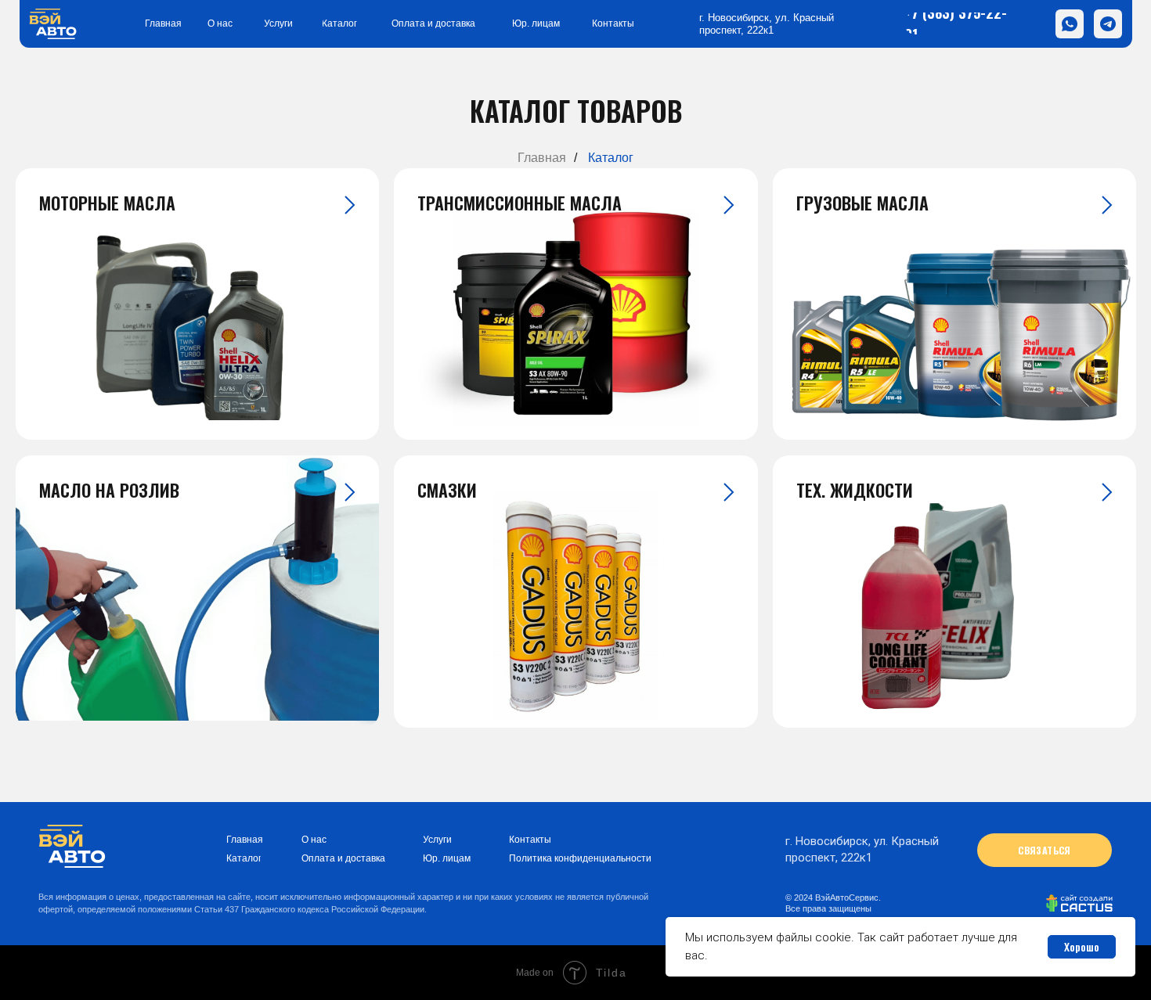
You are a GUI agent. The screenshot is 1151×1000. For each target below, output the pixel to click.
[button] (1044, 850)
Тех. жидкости (854, 489)
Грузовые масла (862, 202)
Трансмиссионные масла (519, 202)
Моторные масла (107, 202)
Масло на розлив (109, 489)
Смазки (447, 489)
